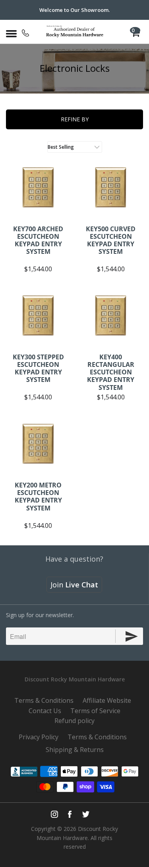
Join (74, 584)
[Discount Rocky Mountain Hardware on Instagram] (54, 814)
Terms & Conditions (44, 700)
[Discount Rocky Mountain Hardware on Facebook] (70, 814)
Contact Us (45, 710)
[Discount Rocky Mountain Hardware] (74, 32)
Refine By (75, 119)
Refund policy (74, 720)
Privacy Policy (38, 737)
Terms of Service (95, 710)
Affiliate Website (107, 700)
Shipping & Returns (75, 749)
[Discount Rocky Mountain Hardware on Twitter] (85, 814)
